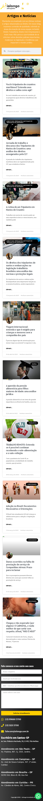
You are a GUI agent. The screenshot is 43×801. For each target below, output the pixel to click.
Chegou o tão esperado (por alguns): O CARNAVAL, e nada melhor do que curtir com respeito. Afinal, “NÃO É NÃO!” (21, 627)
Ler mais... (9, 105)
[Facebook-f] (23, 4)
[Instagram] (27, 4)
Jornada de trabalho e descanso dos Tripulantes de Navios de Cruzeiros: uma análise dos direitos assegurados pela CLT (20, 148)
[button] (39, 6)
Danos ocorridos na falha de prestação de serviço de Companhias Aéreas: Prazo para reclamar (20, 566)
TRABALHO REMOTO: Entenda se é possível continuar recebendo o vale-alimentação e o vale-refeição (21, 449)
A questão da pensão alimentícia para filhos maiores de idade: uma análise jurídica (21, 390)
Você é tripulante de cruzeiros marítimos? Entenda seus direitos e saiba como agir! (21, 87)
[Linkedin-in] (23, 8)
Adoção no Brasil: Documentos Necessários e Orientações (21, 507)
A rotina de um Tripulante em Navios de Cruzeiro (20, 208)
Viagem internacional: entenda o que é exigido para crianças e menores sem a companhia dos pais (20, 331)
